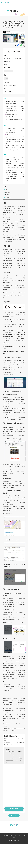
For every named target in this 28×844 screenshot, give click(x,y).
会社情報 (3, 835)
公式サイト (6, 64)
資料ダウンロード (23, 827)
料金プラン (14, 827)
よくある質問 (16, 828)
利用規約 (7, 835)
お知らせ (11, 828)
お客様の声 (8, 197)
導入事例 (18, 827)
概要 (6, 189)
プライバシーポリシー (13, 835)
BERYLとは (3, 827)
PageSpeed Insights (17, 391)
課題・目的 (8, 192)
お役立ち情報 (7, 828)
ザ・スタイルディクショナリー (11, 206)
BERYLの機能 (8, 827)
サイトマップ (14, 837)
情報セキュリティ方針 (22, 835)
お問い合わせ (22, 828)
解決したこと (8, 194)
